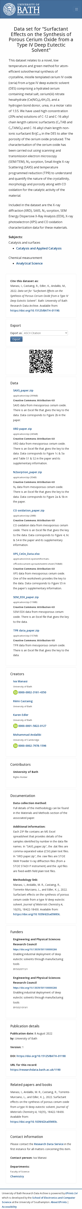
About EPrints (59, 1202)
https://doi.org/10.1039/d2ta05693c (36, 914)
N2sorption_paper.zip (27, 472)
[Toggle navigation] (76, 9)
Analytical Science (29, 263)
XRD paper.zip (22, 429)
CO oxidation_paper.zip (28, 510)
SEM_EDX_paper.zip (26, 597)
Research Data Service (49, 1144)
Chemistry (17, 1176)
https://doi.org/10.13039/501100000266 (35, 949)
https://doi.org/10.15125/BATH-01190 (34, 310)
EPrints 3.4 (71, 1193)
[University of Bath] (21, 9)
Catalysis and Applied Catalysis (39, 248)
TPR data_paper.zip (26, 630)
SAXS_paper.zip (23, 390)
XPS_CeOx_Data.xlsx (26, 554)
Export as (16, 333)
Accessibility (9, 1206)
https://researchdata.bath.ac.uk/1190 (35, 1069)
